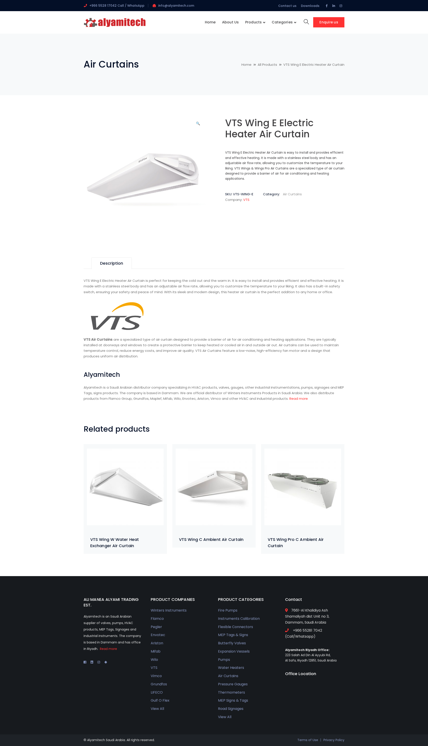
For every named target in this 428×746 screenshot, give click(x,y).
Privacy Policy (333, 740)
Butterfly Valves (232, 643)
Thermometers (231, 692)
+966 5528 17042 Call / (107, 5)
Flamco (157, 618)
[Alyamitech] (115, 22)
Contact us (287, 6)
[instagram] (98, 662)
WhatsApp (135, 5)
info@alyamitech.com (176, 5)
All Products (267, 64)
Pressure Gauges (233, 684)
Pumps (224, 659)
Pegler (156, 626)
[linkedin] (92, 662)
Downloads (310, 6)
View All (157, 708)
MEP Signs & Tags (233, 700)
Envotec (158, 634)
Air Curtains (111, 64)
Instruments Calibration (239, 618)
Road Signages (230, 708)
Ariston (157, 643)
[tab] (111, 263)
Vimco (156, 675)
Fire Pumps (227, 610)
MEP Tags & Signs (233, 634)
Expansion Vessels (234, 651)
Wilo (154, 659)
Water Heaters (231, 667)
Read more (298, 398)
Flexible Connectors (235, 626)
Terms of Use (307, 740)
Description (111, 263)
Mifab (155, 651)
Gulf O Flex (160, 700)
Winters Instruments (169, 610)
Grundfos (159, 684)
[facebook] (85, 662)
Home (246, 64)
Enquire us (328, 22)
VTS (246, 199)
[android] (105, 662)
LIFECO (157, 692)
